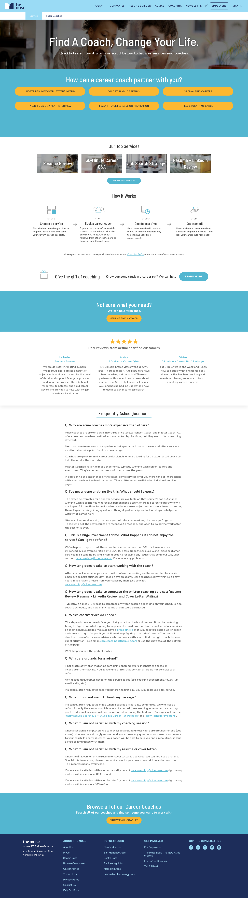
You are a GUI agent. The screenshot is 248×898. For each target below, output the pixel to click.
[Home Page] (15, 7)
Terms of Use (70, 874)
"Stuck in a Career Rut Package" (118, 716)
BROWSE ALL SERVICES (124, 180)
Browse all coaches (124, 820)
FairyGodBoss (71, 890)
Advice (159, 5)
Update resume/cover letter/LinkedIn (50, 91)
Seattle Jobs (110, 858)
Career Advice (71, 868)
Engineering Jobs (113, 863)
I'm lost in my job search (124, 91)
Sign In (237, 5)
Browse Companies (74, 863)
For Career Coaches (155, 861)
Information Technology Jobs (119, 874)
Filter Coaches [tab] (54, 16)
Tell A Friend (151, 866)
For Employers (152, 847)
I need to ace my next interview (50, 106)
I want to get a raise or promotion (124, 106)
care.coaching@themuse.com (94, 558)
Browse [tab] (34, 16)
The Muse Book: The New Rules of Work (162, 854)
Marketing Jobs (112, 868)
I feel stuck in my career (198, 106)
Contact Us (69, 885)
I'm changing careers (198, 91)
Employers (219, 5)
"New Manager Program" (160, 716)
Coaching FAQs (135, 254)
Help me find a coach (124, 318)
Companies (117, 5)
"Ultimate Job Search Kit (80, 716)
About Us (68, 847)
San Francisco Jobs (115, 852)
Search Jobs (70, 858)
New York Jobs (112, 847)
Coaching (175, 5)
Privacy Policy (71, 879)
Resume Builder (140, 5)
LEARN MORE (193, 276)
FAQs (66, 852)
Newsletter (194, 5)
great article (125, 630)
